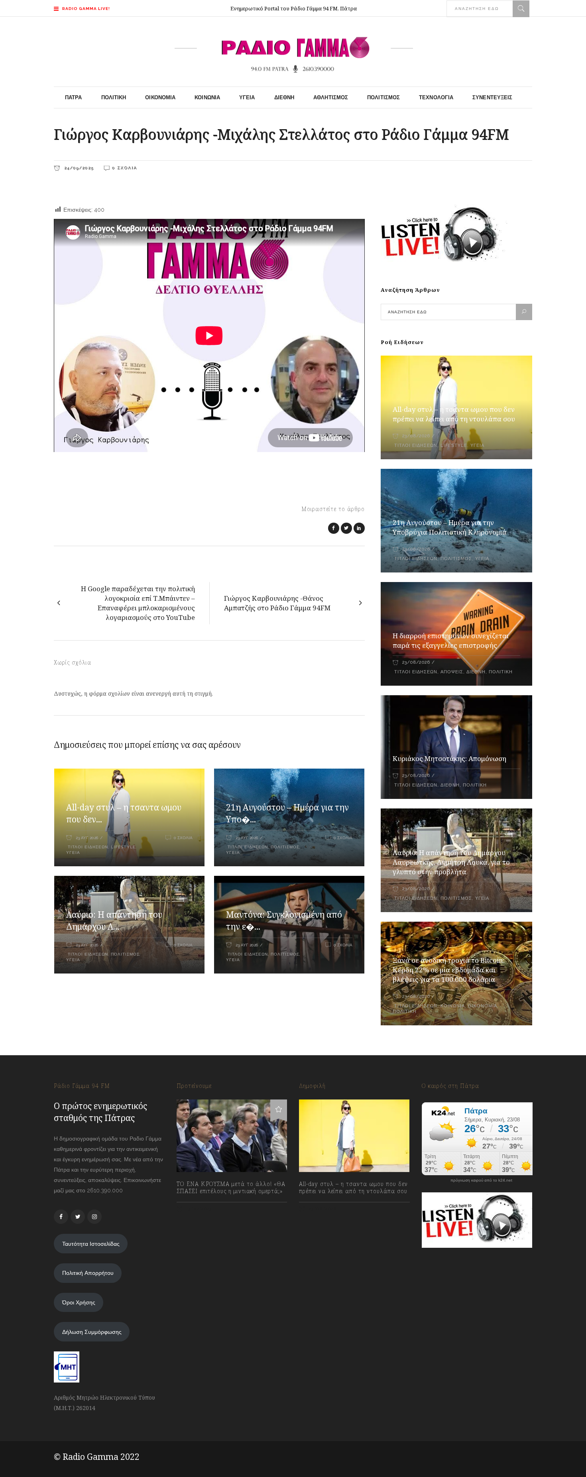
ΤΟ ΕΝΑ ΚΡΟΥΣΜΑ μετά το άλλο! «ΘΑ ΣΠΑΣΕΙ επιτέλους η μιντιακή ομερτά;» (231, 1187)
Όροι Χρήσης (78, 1302)
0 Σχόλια (124, 167)
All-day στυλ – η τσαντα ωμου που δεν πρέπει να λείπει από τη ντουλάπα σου (454, 414)
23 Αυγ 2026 (87, 838)
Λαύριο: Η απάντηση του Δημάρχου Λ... (114, 920)
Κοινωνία (452, 1006)
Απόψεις (451, 672)
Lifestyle (123, 847)
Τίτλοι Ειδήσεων (87, 847)
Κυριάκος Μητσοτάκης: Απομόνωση (449, 758)
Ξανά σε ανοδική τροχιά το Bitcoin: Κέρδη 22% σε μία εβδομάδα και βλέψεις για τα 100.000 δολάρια (449, 970)
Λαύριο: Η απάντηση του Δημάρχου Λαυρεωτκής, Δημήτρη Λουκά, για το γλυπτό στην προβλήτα (451, 862)
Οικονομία (482, 1006)
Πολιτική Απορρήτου (88, 1273)
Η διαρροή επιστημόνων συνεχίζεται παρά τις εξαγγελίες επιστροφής (451, 640)
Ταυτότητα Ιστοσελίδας (91, 1244)
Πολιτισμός (285, 847)
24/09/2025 (78, 167)
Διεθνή (476, 672)
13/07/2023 (198, 1208)
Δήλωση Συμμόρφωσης (92, 1332)
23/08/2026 (416, 436)
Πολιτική (501, 672)
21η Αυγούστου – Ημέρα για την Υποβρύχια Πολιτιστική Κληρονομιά (450, 527)
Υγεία (73, 852)
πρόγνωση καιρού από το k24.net (481, 1180)
